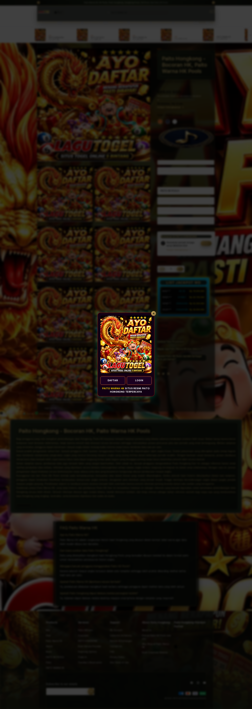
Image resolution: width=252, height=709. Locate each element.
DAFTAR (113, 380)
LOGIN (139, 380)
